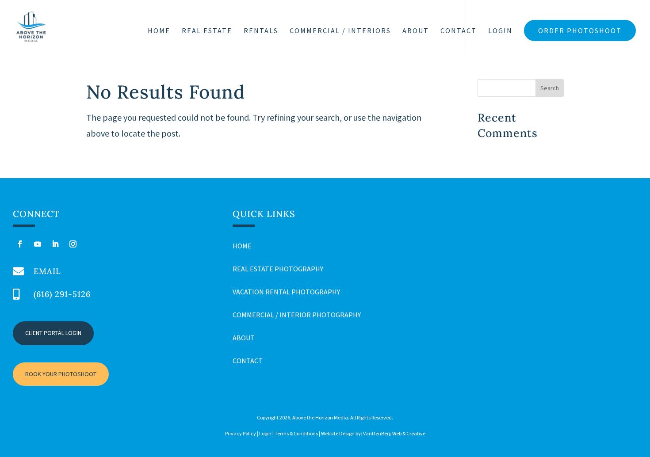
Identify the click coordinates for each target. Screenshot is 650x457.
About (415, 31)
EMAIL (47, 271)
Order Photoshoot (580, 30)
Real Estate (207, 31)
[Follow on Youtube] (38, 244)
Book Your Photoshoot (60, 374)
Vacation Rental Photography (286, 291)
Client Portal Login (53, 333)
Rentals (261, 31)
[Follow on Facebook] (20, 244)
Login (500, 31)
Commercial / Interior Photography (297, 314)
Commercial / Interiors (340, 31)
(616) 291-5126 (62, 294)
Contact (458, 31)
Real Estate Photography (278, 268)
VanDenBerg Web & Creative (394, 433)
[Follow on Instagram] (73, 244)
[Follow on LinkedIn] (55, 244)
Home (159, 31)
